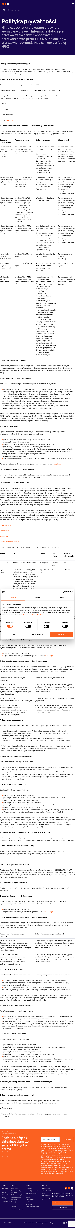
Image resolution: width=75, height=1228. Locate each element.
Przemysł (13, 1206)
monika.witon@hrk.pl (47, 1198)
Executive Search (4, 1191)
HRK (3, 10)
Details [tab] (37, 598)
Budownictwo (14, 1188)
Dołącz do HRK (30, 1199)
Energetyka (14, 1199)
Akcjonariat (29, 1204)
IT (11, 1204)
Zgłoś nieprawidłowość (32, 1206)
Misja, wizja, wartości (32, 1191)
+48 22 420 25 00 (46, 1191)
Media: (43, 1193)
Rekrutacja (5, 1188)
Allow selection (37, 634)
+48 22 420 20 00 (46, 1188)
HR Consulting (5, 1195)
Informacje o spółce (28, 1223)
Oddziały (28, 1197)
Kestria (28, 1202)
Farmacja (13, 1202)
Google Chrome (5, 525)
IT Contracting (5, 1201)
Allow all (61, 634)
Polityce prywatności (56, 1173)
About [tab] (62, 598)
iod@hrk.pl (9, 120)
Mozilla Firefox (5, 531)
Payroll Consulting (5, 1198)
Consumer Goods (16, 1197)
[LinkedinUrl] (64, 1223)
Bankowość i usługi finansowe (16, 1191)
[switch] (28, 626)
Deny (14, 634)
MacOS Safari (4, 536)
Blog (51, 1223)
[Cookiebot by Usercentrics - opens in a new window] (64, 592)
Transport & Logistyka (17, 1209)
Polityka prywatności (42, 1223)
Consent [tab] (13, 598)
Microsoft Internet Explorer (9, 542)
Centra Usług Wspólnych (18, 1195)
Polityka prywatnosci (13, 10)
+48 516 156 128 (46, 1195)
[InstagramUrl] (66, 1223)
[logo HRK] (5, 3)
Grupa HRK (29, 1188)
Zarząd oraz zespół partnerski (31, 1194)
